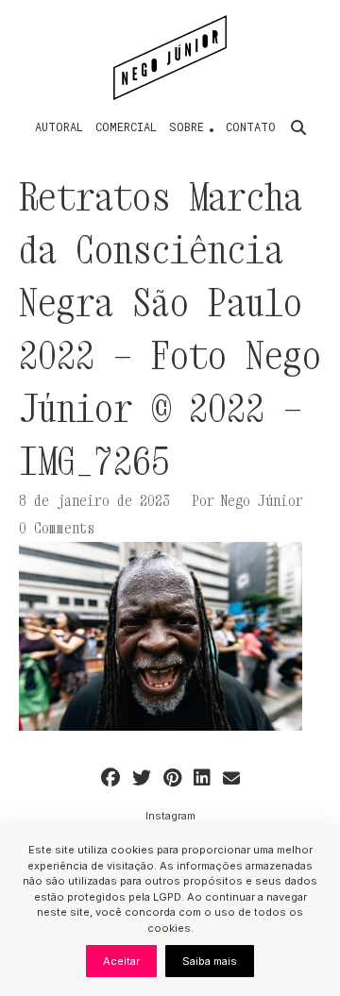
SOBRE (186, 126)
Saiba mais (209, 961)
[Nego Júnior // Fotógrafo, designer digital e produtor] (170, 57)
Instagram (170, 815)
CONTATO (251, 126)
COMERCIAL (126, 126)
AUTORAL (59, 126)
